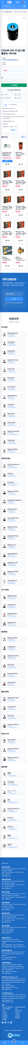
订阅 (14, 299)
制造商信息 (14, 104)
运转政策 (17, 1016)
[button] (14, 31)
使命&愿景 (5, 1016)
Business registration (8, 1007)
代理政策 (5, 1014)
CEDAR (5, 59)
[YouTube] (5, 1022)
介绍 (4, 1010)
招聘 (16, 1009)
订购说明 (17, 1014)
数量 (2, 77)
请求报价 (14, 85)
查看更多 (23, 137)
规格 (6, 104)
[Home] (1, 11)
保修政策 (5, 1017)
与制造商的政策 (6, 1009)
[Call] (14, 1042)
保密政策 (5, 1019)
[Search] (24, 6)
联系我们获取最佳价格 (15, 90)
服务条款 (17, 302)
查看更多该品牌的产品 (12, 59)
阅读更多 (13, 130)
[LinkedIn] (11, 1022)
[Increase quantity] (25, 80)
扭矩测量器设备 (8, 11)
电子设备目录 (18, 1010)
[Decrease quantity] (3, 80)
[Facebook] (2, 1022)
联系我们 (17, 1012)
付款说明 (5, 1012)
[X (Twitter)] (8, 1022)
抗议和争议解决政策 (20, 1007)
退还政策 (17, 1017)
